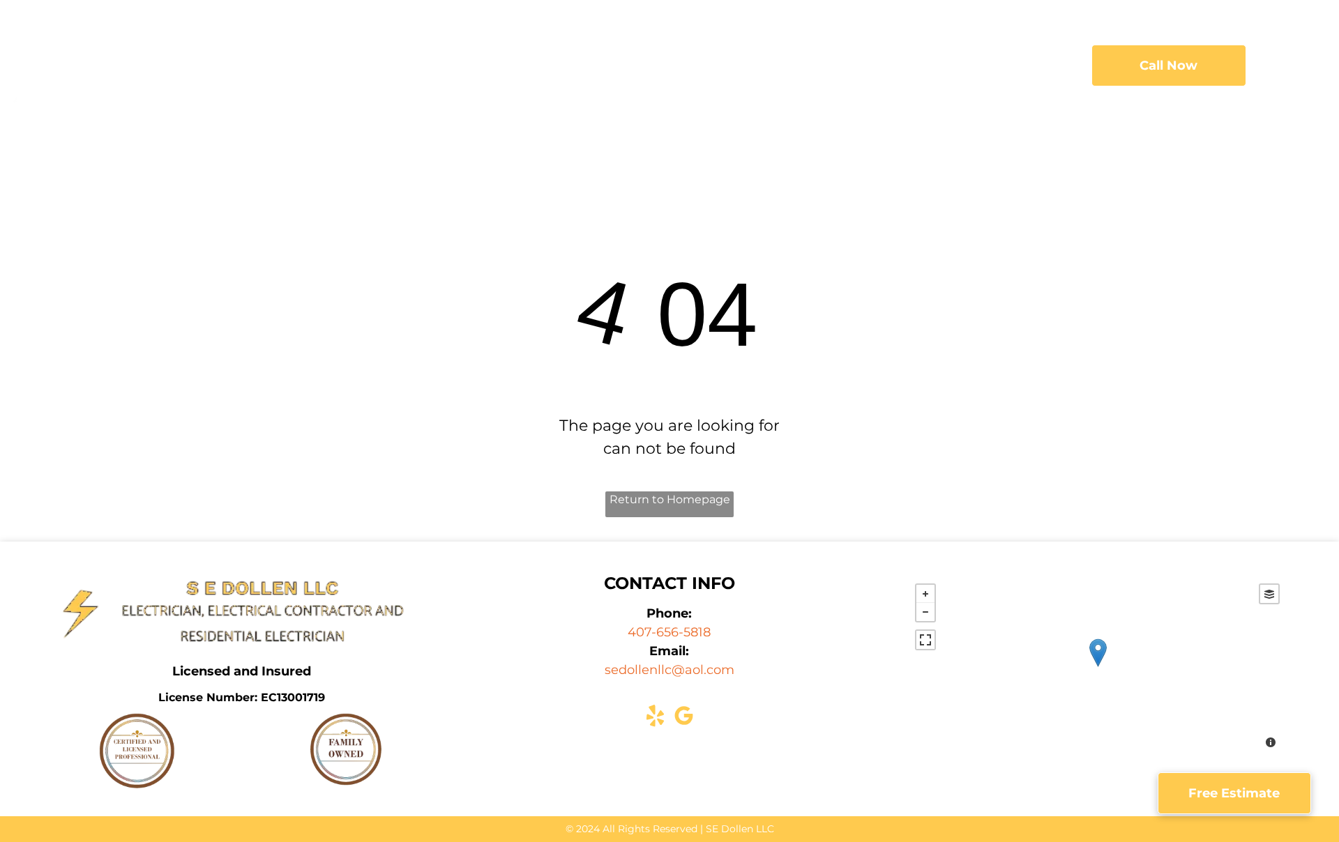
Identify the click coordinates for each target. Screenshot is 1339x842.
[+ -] (1097, 667)
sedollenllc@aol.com (669, 670)
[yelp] (654, 717)
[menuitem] (506, 66)
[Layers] (1269, 594)
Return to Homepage (670, 499)
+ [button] (925, 594)
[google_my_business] (683, 717)
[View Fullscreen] (925, 640)
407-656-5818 (669, 632)
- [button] (925, 612)
